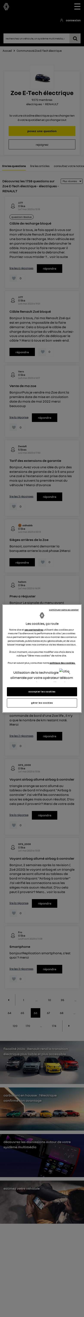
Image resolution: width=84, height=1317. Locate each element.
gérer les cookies (42, 702)
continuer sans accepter (64, 609)
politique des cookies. (62, 662)
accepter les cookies (41, 691)
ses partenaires (34, 629)
